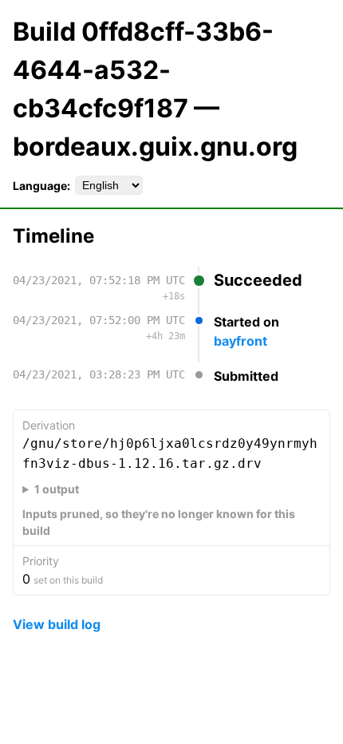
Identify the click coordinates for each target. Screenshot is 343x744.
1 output (56, 489)
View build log (57, 624)
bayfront (240, 341)
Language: (41, 185)
